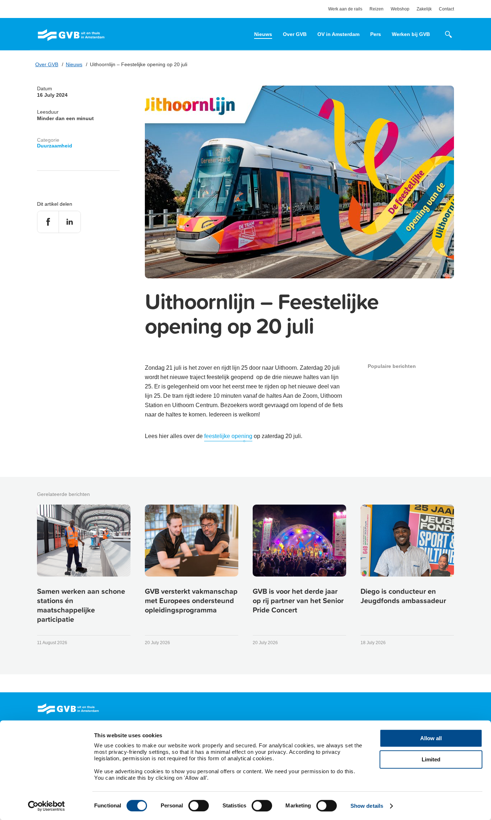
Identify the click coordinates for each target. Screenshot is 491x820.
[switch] (198, 805)
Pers (375, 34)
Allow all (431, 738)
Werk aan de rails (345, 9)
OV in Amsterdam (338, 34)
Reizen (377, 9)
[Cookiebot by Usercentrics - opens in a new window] (46, 806)
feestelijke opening (228, 436)
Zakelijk (424, 9)
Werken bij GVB (411, 34)
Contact (446, 9)
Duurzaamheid (54, 146)
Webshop (400, 9)
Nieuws (263, 34)
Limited (431, 759)
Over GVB (295, 34)
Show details (366, 806)
